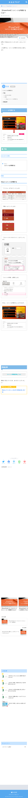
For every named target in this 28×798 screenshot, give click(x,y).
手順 (4, 93)
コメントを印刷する (7, 90)
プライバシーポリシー (14, 794)
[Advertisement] (14, 66)
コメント (10, 467)
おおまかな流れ (8, 95)
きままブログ (14, 2)
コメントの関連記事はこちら (14, 374)
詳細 (6, 97)
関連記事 (5, 101)
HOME (15, 792)
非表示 (12, 86)
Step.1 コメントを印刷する (12, 99)
